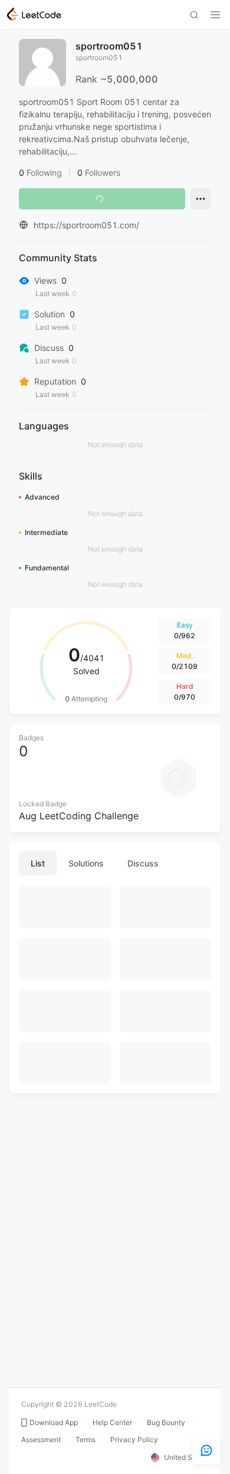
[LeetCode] (34, 14)
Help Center (112, 1422)
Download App (53, 1423)
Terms (85, 1439)
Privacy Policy (134, 1439)
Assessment (41, 1439)
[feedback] (206, 1450)
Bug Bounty (166, 1422)
